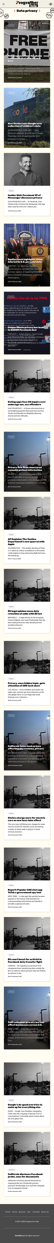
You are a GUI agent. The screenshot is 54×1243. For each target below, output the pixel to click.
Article (7, 1212)
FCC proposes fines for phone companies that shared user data (25, 58)
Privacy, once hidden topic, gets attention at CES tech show (26, 684)
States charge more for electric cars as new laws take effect (26, 819)
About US (45, 1212)
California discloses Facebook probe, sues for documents (25, 1175)
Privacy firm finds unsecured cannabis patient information (25, 468)
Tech (29, 1212)
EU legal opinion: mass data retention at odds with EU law (25, 612)
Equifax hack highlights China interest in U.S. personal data (25, 260)
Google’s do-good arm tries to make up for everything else (25, 1105)
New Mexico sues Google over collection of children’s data (25, 124)
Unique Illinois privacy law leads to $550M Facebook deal (26, 328)
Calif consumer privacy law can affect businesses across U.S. (26, 1023)
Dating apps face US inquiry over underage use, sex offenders (27, 403)
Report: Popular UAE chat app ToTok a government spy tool (25, 891)
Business (12, 1170)
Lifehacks (36, 1212)
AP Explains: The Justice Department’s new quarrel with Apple (26, 542)
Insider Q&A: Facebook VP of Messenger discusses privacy (25, 196)
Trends (11, 25)
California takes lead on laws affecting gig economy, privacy (26, 747)
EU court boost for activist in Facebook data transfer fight (25, 960)
